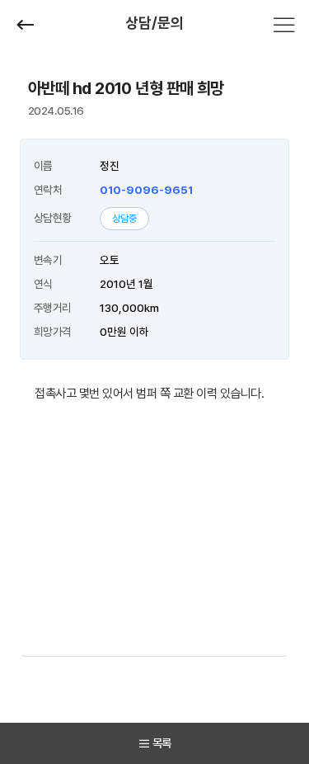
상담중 (124, 218)
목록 (161, 743)
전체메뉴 (284, 25)
